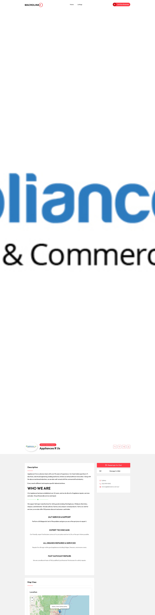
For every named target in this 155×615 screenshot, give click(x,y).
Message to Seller (114, 471)
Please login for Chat (114, 465)
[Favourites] (119, 447)
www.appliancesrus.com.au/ (110, 487)
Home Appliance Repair (48, 444)
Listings (80, 4)
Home (72, 4)
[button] (60, 611)
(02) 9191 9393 (106, 483)
